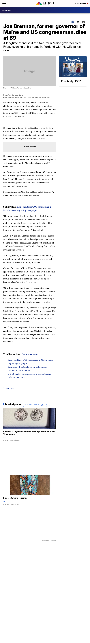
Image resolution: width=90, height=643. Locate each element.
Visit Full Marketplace (45, 405)
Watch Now (81, 3)
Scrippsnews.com (30, 354)
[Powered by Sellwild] (52, 540)
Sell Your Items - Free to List (30, 405)
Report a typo (9, 388)
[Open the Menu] (4, 3)
